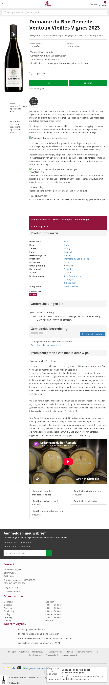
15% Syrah (69, 279)
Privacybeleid (52, 655)
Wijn (66, 241)
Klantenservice (39, 652)
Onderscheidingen (62, 219)
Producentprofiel (39, 226)
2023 (66, 262)
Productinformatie (40, 219)
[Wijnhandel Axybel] (47, 4)
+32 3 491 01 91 (12, 587)
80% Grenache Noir (73, 276)
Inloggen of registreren (18, 652)
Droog (67, 248)
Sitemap (69, 652)
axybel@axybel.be (12, 591)
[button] (33, 101)
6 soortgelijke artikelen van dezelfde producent (83, 35)
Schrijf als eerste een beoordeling (45, 35)
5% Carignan (70, 283)
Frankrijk (68, 252)
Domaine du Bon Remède (76, 258)
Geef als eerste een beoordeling (46, 345)
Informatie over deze (42, 493)
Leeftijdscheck (35, 655)
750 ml (67, 269)
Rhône (67, 255)
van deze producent (46, 503)
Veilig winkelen (55, 652)
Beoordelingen (82, 219)
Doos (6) (88, 82)
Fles (48, 82)
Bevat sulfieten (71, 286)
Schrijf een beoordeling (93, 334)
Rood (66, 245)
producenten (86, 501)
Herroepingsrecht (69, 655)
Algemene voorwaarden (87, 652)
